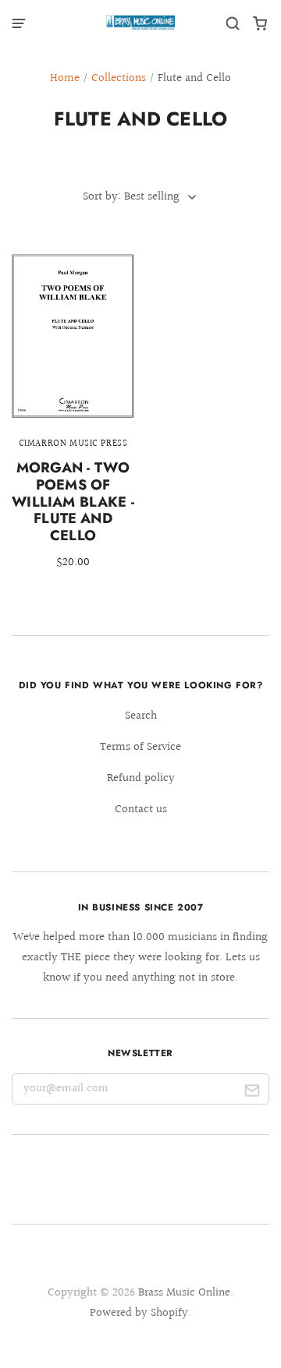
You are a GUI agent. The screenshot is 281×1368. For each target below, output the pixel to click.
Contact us (141, 809)
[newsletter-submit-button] (251, 1092)
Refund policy (141, 778)
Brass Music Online (184, 1293)
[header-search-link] (233, 23)
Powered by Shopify (139, 1313)
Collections (118, 78)
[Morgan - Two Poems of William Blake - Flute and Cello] (73, 422)
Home (65, 78)
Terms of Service (140, 747)
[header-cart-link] (260, 23)
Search (141, 716)
